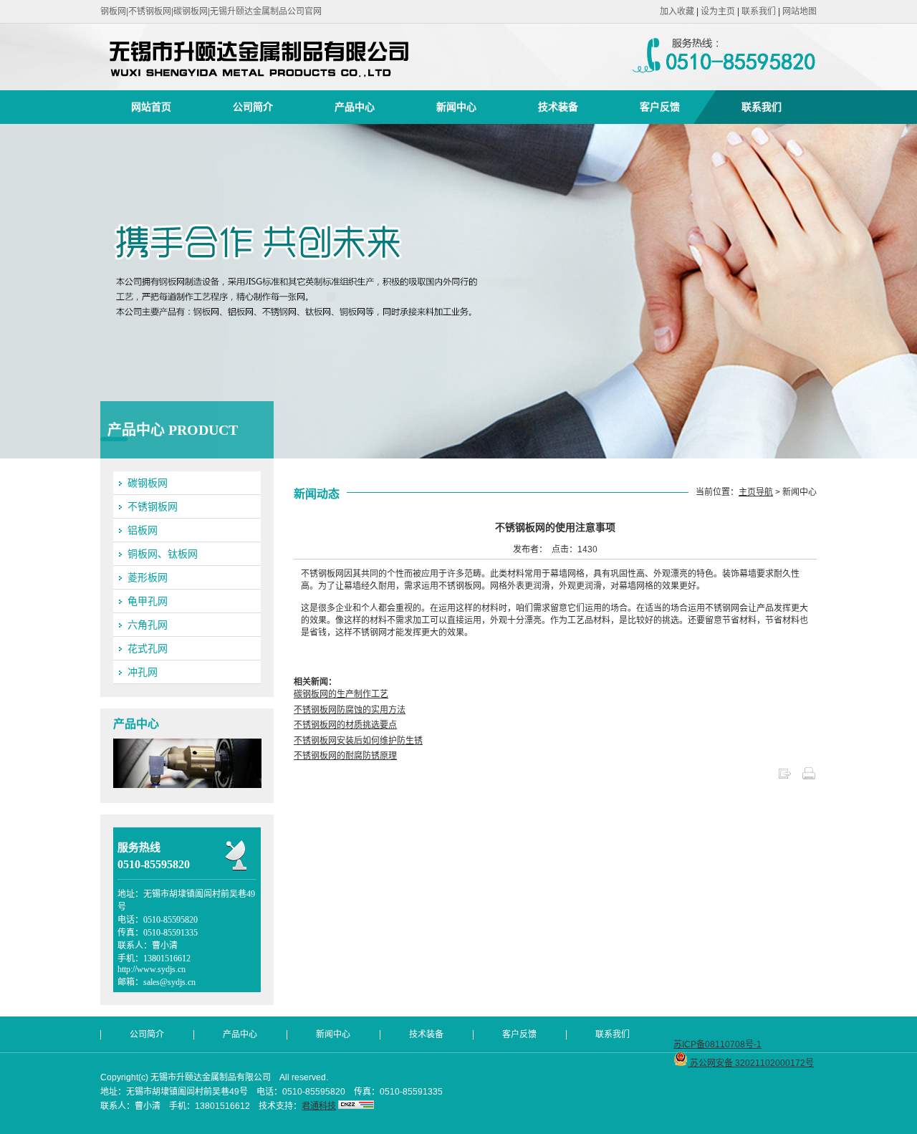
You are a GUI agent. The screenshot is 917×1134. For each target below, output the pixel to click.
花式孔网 (148, 648)
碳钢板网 (148, 483)
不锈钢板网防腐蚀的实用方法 (349, 710)
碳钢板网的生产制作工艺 (341, 694)
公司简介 (253, 106)
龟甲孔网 (148, 601)
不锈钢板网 (153, 506)
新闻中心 (456, 106)
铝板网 (143, 530)
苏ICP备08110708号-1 (717, 1044)
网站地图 (799, 11)
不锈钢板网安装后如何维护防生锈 (358, 741)
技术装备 (558, 106)
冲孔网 (143, 672)
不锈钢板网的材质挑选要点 (345, 725)
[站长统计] (356, 1106)
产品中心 (355, 106)
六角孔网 (148, 624)
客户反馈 (660, 106)
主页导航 (756, 492)
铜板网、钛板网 (163, 553)
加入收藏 (677, 11)
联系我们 (758, 11)
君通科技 (319, 1106)
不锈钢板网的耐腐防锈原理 (345, 756)
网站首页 (151, 106)
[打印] (809, 778)
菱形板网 (148, 577)
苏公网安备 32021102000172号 (751, 1063)
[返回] (784, 778)
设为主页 (718, 11)
